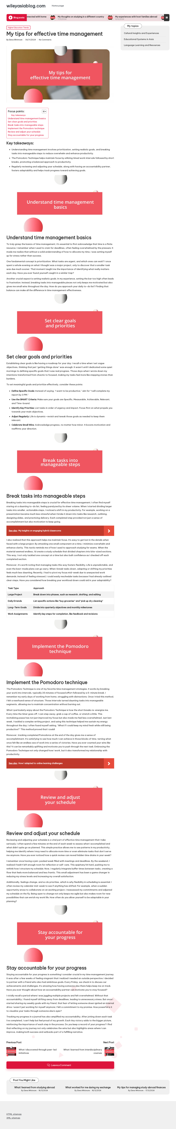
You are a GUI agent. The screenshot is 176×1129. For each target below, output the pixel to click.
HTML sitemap (14, 1114)
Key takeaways (18, 115)
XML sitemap (13, 1117)
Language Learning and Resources (142, 45)
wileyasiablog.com (25, 5)
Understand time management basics (27, 118)
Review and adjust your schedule (24, 131)
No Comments (45, 40)
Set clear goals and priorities (22, 121)
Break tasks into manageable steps (25, 125)
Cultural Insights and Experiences (141, 33)
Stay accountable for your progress (26, 135)
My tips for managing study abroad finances (141, 1087)
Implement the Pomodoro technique (26, 128)
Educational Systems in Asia (139, 39)
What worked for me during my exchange (88, 1087)
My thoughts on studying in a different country (56, 16)
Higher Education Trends (18, 27)
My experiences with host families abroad (112, 16)
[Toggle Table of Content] (43, 111)
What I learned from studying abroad (34, 1087)
